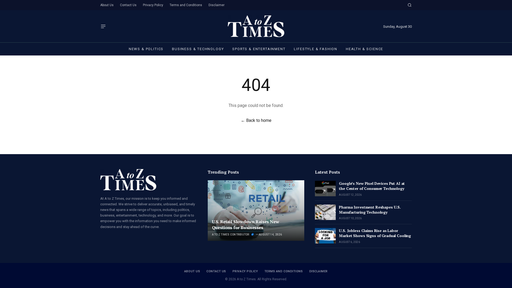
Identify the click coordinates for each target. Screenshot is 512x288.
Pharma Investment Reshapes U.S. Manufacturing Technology (370, 210)
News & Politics (146, 49)
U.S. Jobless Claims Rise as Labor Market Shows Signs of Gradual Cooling (375, 233)
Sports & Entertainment (258, 49)
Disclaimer (217, 5)
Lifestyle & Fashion (315, 49)
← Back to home (256, 120)
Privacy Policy (153, 5)
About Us (107, 5)
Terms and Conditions (186, 5)
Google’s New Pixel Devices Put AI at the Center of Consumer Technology (372, 186)
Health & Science (364, 49)
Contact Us (128, 5)
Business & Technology (198, 49)
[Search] (409, 5)
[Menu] (103, 26)
